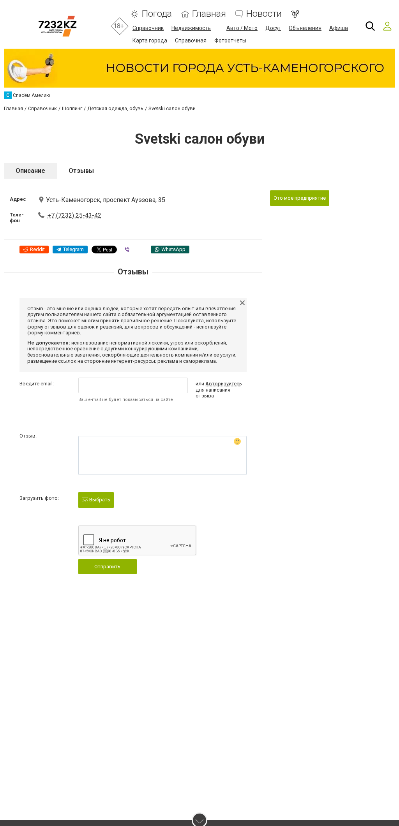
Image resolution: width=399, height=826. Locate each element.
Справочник (148, 28)
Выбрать (99, 500)
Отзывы (81, 170)
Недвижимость (191, 28)
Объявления (305, 28)
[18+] (57, 26)
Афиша (338, 28)
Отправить (107, 566)
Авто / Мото (242, 28)
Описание (30, 170)
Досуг (273, 28)
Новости (264, 14)
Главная (209, 14)
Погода (156, 14)
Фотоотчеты (230, 40)
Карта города (149, 40)
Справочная (191, 40)
